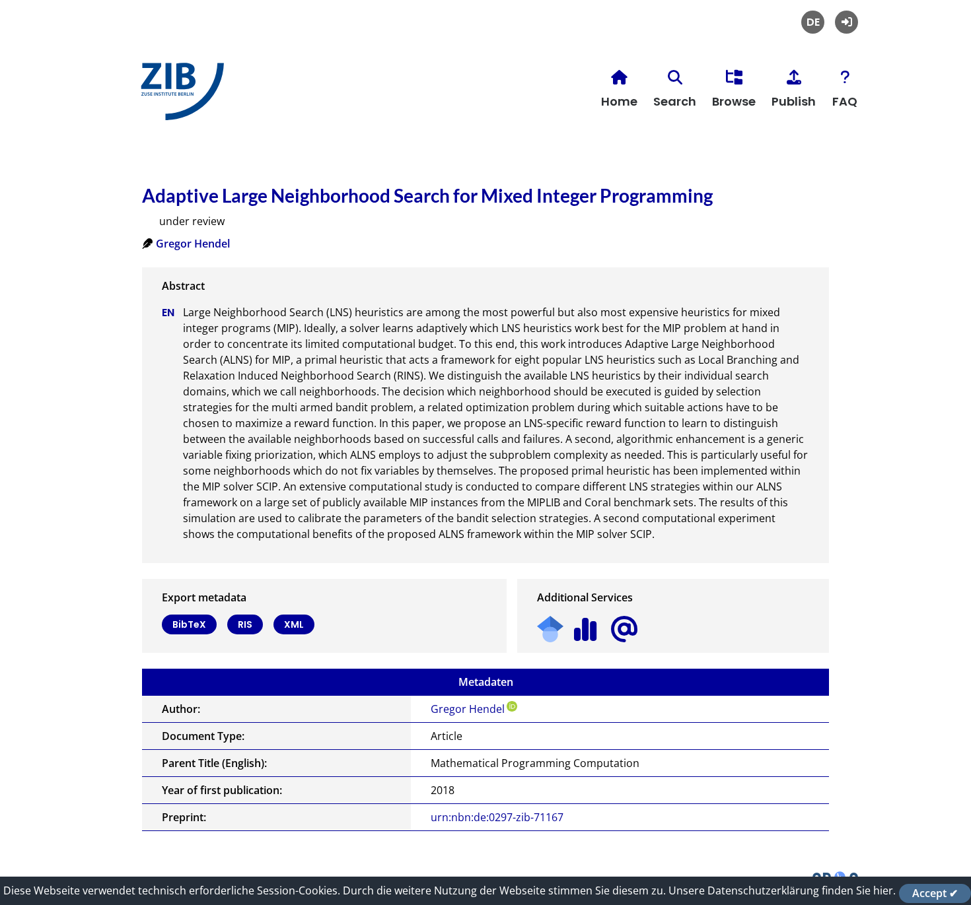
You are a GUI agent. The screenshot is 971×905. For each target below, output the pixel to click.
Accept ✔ (935, 893)
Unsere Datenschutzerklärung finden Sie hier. (782, 890)
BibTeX (189, 624)
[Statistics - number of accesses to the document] (585, 625)
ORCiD (512, 706)
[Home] (179, 96)
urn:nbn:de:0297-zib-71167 (497, 817)
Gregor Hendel (193, 243)
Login (846, 22)
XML (294, 624)
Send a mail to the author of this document (624, 629)
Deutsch (812, 22)
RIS (245, 624)
